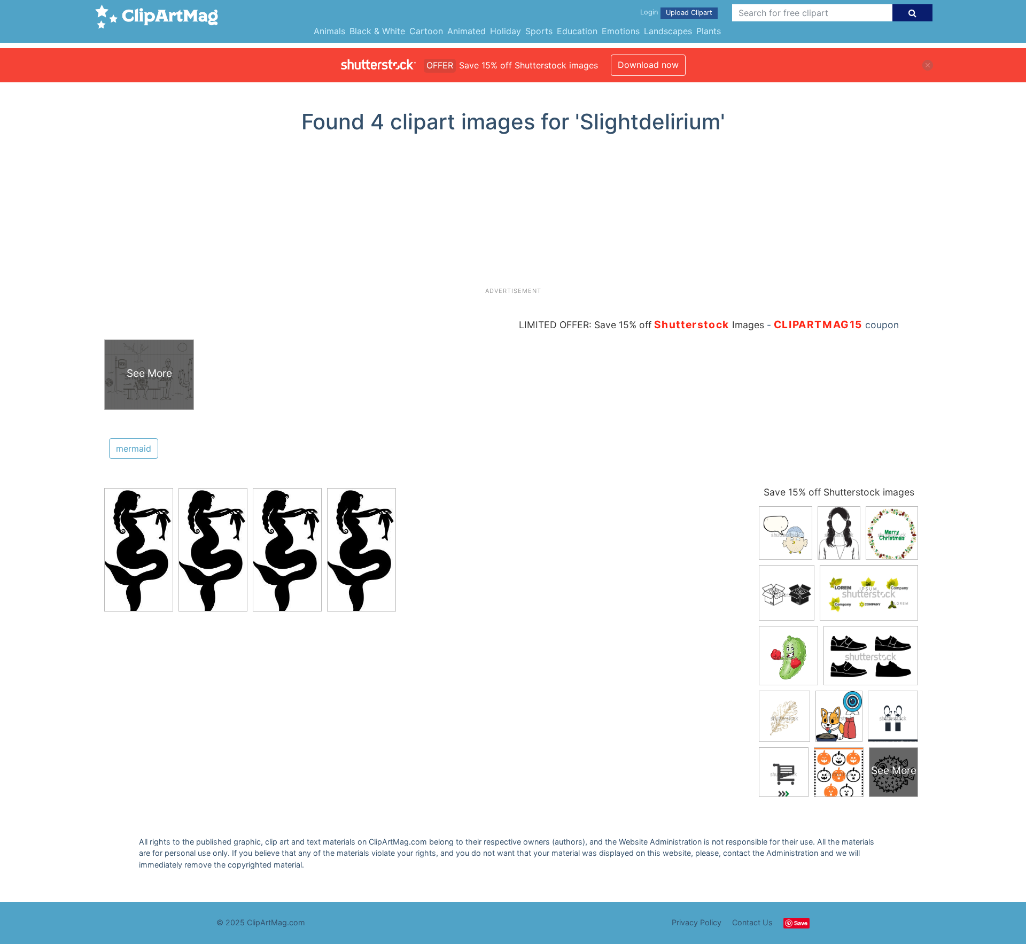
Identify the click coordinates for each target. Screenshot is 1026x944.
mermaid (133, 448)
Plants (708, 31)
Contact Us (752, 922)
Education (577, 31)
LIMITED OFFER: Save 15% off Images (641, 324)
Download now (648, 64)
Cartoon (426, 31)
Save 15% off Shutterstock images (839, 492)
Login (649, 12)
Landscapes (668, 31)
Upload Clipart (689, 13)
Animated (466, 31)
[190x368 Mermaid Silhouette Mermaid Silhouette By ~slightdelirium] (139, 554)
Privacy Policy (696, 922)
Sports (539, 31)
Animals (329, 31)
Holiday (505, 31)
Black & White (377, 31)
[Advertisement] (513, 214)
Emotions (621, 31)
